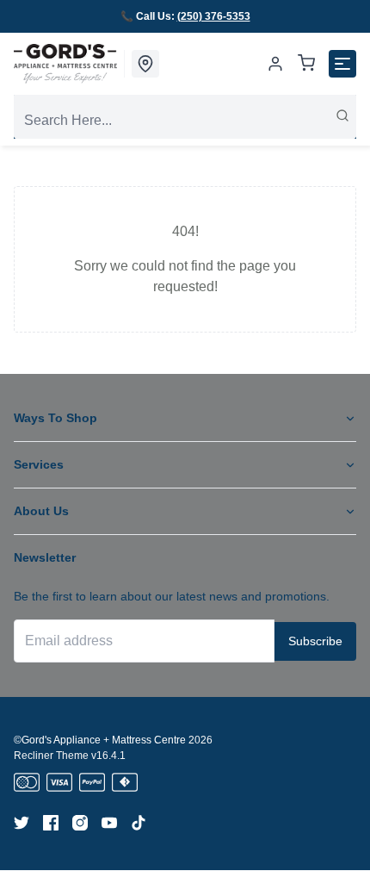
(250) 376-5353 (213, 16)
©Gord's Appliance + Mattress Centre (100, 740)
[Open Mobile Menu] (342, 64)
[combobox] (185, 121)
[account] (275, 63)
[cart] (306, 64)
